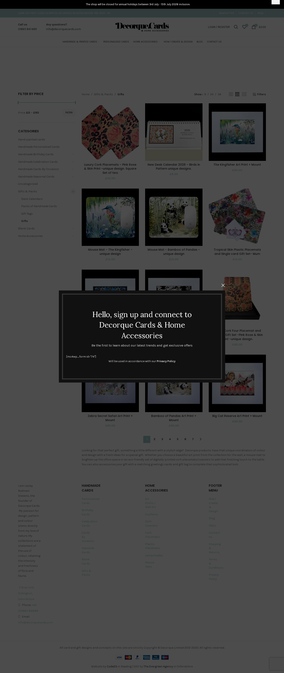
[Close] (223, 285)
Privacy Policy (166, 361)
